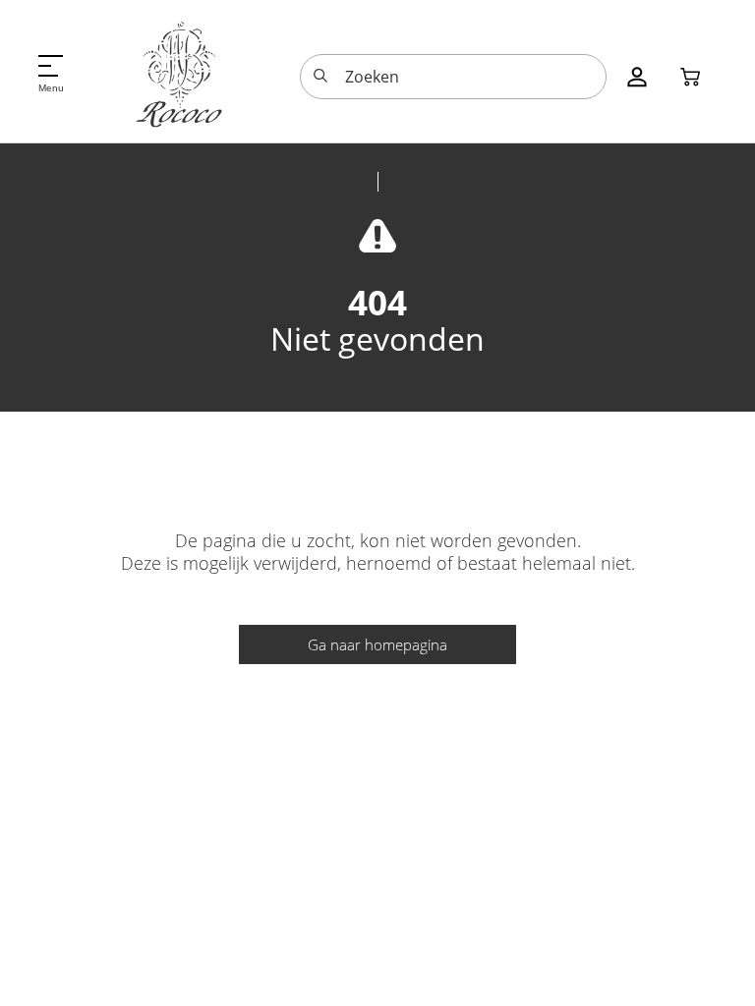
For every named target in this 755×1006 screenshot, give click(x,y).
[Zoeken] (320, 76)
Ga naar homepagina (377, 644)
